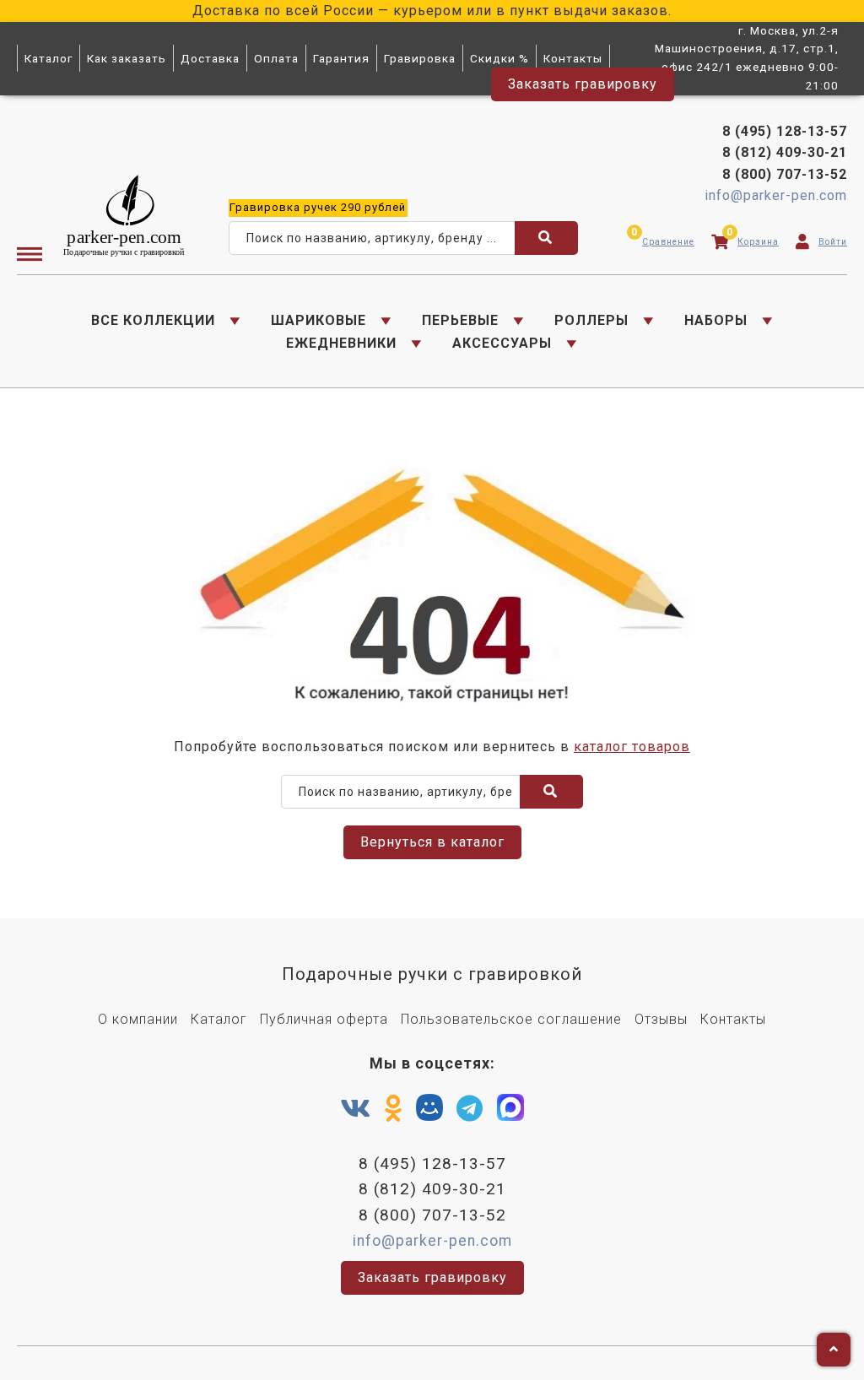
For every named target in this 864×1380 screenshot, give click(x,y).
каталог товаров (632, 747)
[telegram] (469, 1109)
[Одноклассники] (393, 1109)
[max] (510, 1112)
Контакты (572, 58)
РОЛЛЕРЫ (591, 320)
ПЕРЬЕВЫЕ (460, 320)
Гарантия (341, 58)
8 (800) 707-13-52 (784, 174)
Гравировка (420, 58)
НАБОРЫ (716, 320)
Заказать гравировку (582, 84)
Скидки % (499, 58)
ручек (318, 207)
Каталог (48, 58)
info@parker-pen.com (776, 195)
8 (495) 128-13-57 (784, 131)
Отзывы (661, 1019)
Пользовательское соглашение (511, 1019)
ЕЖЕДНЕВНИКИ (341, 343)
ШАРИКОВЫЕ (318, 320)
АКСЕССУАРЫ (502, 343)
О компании (138, 1019)
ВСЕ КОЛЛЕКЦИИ (153, 320)
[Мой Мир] (429, 1112)
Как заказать (126, 58)
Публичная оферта (324, 1019)
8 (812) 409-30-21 (784, 152)
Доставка (210, 58)
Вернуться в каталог (432, 842)
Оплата (276, 58)
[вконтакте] (355, 1109)
